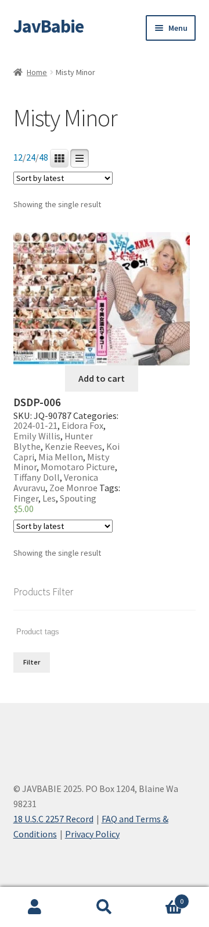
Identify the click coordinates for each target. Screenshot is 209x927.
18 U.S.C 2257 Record (53, 819)
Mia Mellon (60, 457)
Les (49, 498)
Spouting (78, 498)
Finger (25, 498)
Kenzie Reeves (73, 446)
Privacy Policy (92, 834)
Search (104, 907)
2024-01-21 (35, 425)
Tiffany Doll (36, 477)
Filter (31, 662)
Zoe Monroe (73, 487)
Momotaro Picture (78, 467)
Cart (161, 897)
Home (37, 72)
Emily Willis (36, 436)
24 (30, 157)
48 (43, 157)
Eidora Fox (82, 425)
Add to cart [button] (101, 378)
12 (18, 157)
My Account (35, 907)
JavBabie (48, 26)
